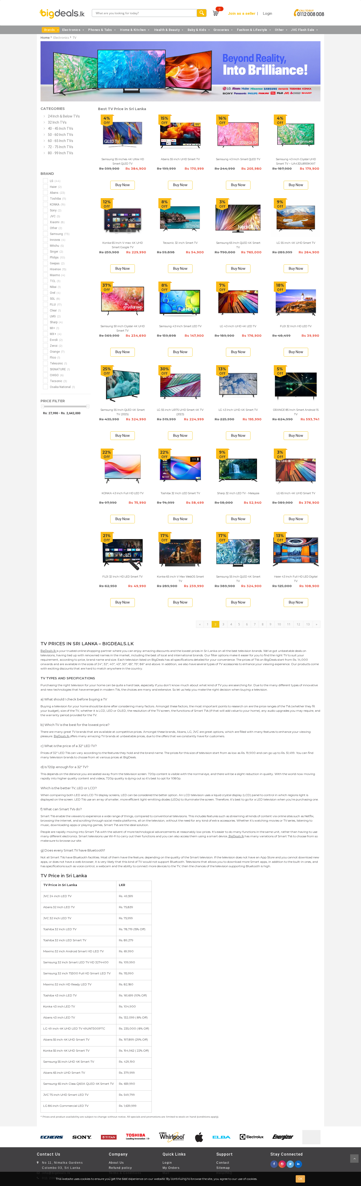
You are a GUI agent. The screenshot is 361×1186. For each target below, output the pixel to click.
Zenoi (55, 346)
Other (279, 30)
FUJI (55, 304)
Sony (55, 210)
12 (298, 624)
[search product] (202, 13)
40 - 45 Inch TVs (60, 128)
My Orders (171, 1168)
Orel (54, 293)
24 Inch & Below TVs (64, 116)
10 (279, 624)
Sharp (56, 322)
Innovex (57, 240)
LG (54, 181)
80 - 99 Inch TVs (60, 153)
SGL (54, 298)
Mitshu (56, 245)
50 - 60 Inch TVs (60, 135)
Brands (49, 30)
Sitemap (223, 1168)
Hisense (57, 269)
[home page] (63, 14)
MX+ (55, 334)
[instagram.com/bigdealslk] (282, 1162)
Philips (57, 257)
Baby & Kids (197, 30)
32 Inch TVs (57, 122)
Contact (222, 1162)
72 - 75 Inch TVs (60, 147)
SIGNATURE (59, 369)
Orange (57, 351)
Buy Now (122, 185)
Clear (55, 310)
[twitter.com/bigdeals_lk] (290, 1162)
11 (289, 624)
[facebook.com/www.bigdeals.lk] (274, 1162)
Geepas (57, 263)
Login (167, 1162)
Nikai (55, 287)
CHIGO (56, 375)
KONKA (57, 204)
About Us (116, 1162)
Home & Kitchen (133, 30)
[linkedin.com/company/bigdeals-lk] (298, 1162)
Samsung (59, 234)
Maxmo (57, 275)
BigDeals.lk (48, 651)
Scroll (354, 1158)
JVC (54, 216)
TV (74, 37)
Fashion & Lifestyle (252, 30)
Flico (54, 357)
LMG (55, 316)
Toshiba (57, 198)
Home (45, 37)
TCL (54, 281)
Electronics (71, 30)
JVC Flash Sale (302, 30)
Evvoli (56, 340)
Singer (56, 251)
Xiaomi (57, 222)
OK (300, 1179)
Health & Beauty (167, 30)
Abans (57, 192)
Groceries (221, 30)
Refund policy (120, 1168)
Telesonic (58, 363)
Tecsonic (58, 381)
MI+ (54, 328)
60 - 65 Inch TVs (60, 141)
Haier (55, 187)
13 (308, 624)
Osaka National (62, 387)
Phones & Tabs (100, 30)
